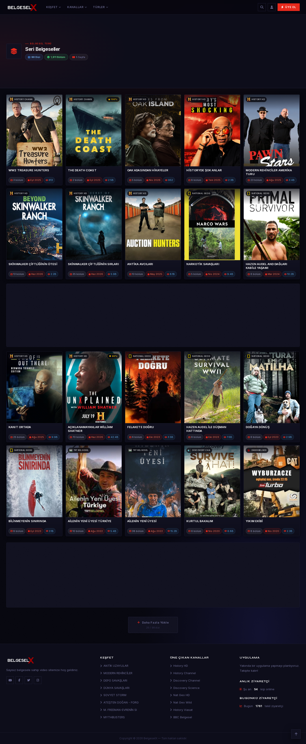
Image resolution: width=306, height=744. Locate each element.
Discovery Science (186, 688)
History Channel (184, 673)
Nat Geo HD (181, 695)
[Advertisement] (226, 50)
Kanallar (75, 7)
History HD (180, 665)
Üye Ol (290, 7)
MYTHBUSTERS (114, 717)
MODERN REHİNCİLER (117, 673)
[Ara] (262, 7)
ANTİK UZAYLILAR (115, 665)
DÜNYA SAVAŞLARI (116, 688)
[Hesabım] (272, 7)
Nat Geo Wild (182, 702)
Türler (99, 7)
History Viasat (183, 710)
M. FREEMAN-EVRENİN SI (120, 710)
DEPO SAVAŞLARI (115, 680)
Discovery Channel (186, 680)
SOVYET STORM (114, 695)
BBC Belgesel (182, 717)
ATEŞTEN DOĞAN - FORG (121, 702)
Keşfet (52, 7)
